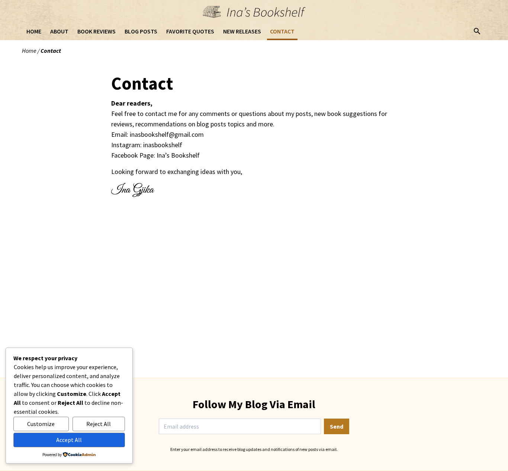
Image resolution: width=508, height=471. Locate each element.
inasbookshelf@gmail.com (167, 134)
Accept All (69, 439)
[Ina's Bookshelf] (254, 12)
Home (29, 50)
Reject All (98, 424)
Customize (41, 424)
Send (336, 426)
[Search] (477, 31)
